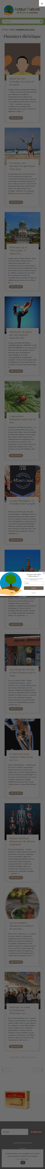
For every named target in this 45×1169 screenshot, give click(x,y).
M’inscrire (33, 588)
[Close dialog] (43, 573)
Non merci (34, 592)
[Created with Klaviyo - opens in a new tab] (22, 596)
